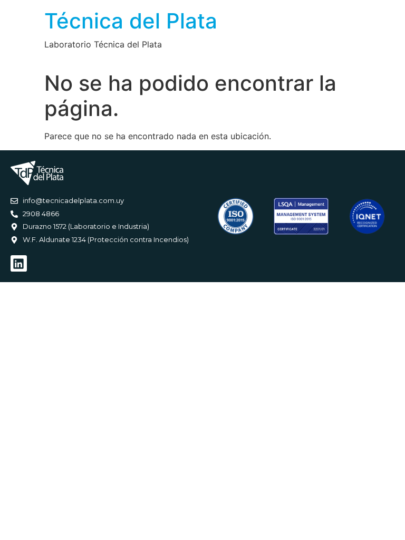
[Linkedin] (19, 263)
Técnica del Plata (130, 21)
